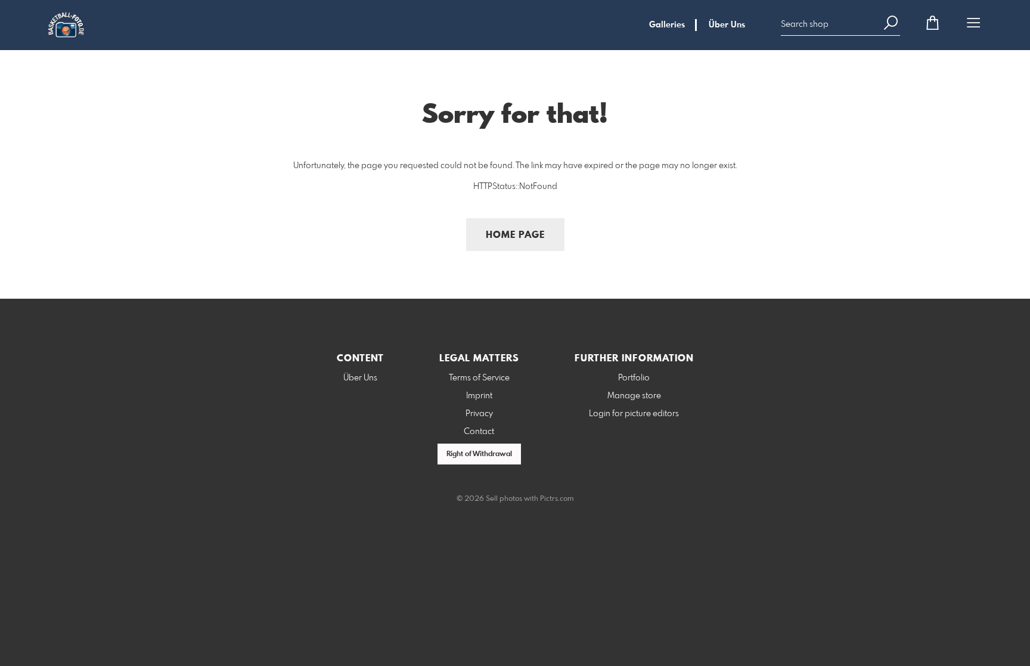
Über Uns (727, 25)
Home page (515, 235)
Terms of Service (479, 378)
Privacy (479, 414)
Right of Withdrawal (479, 454)
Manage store (634, 396)
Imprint (479, 396)
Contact (479, 432)
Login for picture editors (634, 414)
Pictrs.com (557, 499)
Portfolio (634, 378)
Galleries (667, 25)
